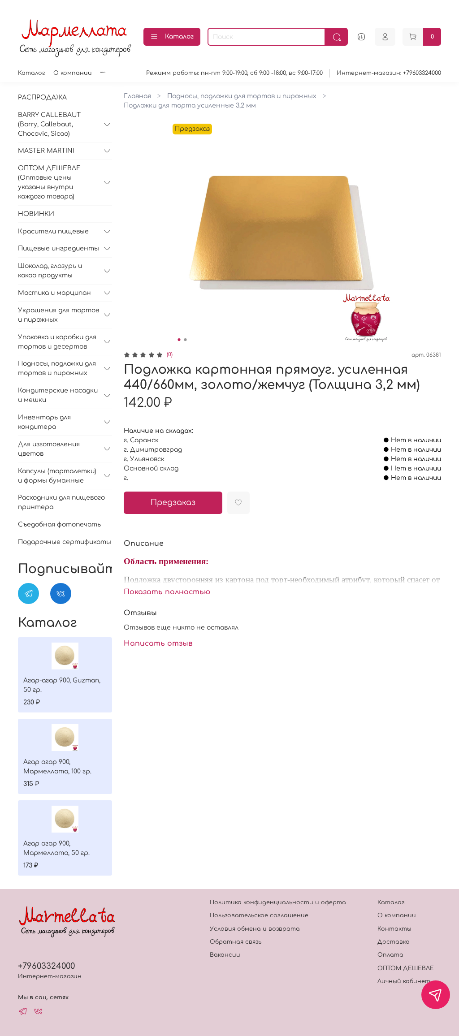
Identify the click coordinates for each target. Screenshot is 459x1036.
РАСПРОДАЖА (42, 97)
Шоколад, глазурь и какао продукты (50, 271)
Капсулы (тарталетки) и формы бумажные (57, 476)
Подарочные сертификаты (64, 542)
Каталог (179, 36)
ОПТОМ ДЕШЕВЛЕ (405, 968)
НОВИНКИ (36, 214)
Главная (137, 96)
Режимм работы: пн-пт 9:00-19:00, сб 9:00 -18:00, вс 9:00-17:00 (234, 73)
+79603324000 (46, 966)
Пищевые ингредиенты (58, 248)
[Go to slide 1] (179, 339)
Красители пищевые (53, 231)
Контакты (394, 929)
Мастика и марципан (54, 292)
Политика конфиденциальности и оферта (278, 902)
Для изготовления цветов (49, 449)
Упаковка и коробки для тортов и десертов (57, 342)
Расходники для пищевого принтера (61, 502)
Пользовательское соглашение (259, 915)
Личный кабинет (403, 981)
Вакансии (225, 955)
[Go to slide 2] (185, 339)
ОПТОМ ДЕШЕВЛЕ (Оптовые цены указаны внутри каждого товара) (49, 182)
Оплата (390, 955)
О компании (72, 73)
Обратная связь (235, 942)
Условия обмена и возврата (255, 929)
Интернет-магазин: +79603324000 (389, 73)
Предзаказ (173, 502)
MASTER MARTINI (46, 150)
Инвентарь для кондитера (44, 422)
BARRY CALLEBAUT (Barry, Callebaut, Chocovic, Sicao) (49, 124)
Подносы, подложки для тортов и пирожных (241, 96)
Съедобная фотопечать (59, 524)
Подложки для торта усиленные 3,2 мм (190, 105)
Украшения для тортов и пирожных (58, 315)
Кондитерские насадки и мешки (58, 395)
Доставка (393, 942)
